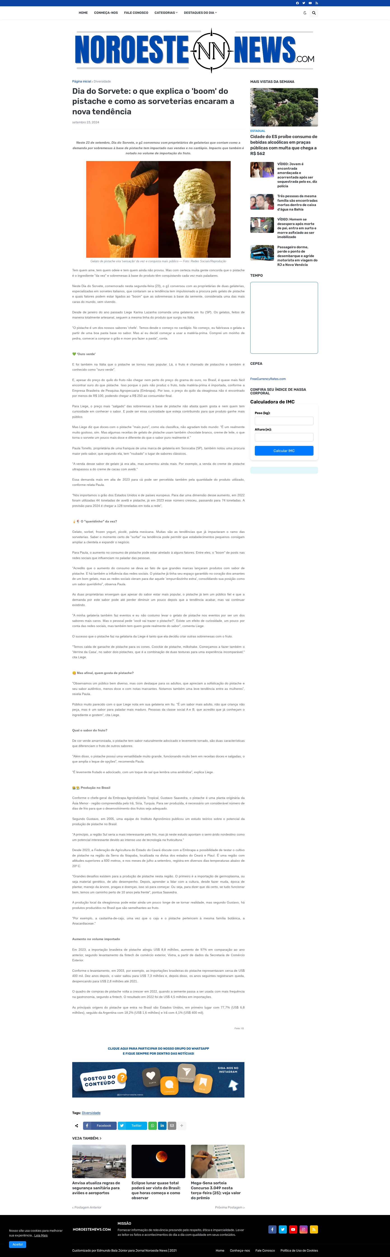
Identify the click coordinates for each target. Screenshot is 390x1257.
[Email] (172, 1126)
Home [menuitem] (83, 13)
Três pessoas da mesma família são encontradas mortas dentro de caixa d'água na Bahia (297, 202)
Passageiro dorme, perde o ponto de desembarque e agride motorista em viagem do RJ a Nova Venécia (297, 256)
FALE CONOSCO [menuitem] (136, 13)
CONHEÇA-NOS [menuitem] (106, 13)
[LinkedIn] (162, 1126)
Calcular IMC (284, 451)
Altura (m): (263, 429)
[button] (305, 13)
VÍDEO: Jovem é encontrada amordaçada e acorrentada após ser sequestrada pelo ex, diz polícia (297, 175)
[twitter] (303, 3)
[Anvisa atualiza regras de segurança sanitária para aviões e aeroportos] (99, 1161)
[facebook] (297, 3)
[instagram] (303, 1229)
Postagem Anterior (87, 1207)
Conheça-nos (240, 1250)
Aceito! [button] (18, 1244)
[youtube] (310, 3)
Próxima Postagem (228, 1207)
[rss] (317, 3)
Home (220, 1250)
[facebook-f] (272, 1229)
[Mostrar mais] (181, 1126)
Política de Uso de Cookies (299, 1250)
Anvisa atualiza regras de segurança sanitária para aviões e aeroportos (96, 1188)
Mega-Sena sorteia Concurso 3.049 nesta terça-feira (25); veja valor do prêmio (216, 1190)
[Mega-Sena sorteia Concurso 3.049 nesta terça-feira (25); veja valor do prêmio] (218, 1161)
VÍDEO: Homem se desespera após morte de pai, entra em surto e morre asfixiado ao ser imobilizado (296, 228)
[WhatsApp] (152, 1126)
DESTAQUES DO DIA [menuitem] (199, 13)
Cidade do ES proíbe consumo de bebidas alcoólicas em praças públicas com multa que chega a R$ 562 (283, 145)
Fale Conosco (265, 1250)
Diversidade (102, 81)
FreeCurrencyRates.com (268, 379)
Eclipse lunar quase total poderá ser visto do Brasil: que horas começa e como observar (156, 1190)
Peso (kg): (262, 413)
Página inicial (81, 81)
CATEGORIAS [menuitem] (165, 13)
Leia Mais (41, 1235)
